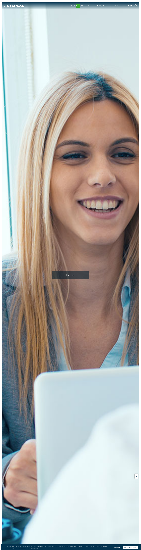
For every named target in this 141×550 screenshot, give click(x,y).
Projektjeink (90, 6)
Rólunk (82, 6)
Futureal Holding (98, 6)
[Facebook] (128, 6)
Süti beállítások (117, 547)
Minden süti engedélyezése (130, 547)
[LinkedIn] (131, 6)
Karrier (118, 6)
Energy (77, 6)
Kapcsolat (123, 6)
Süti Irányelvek (34, 548)
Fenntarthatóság (107, 6)
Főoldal (73, 6)
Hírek (114, 6)
